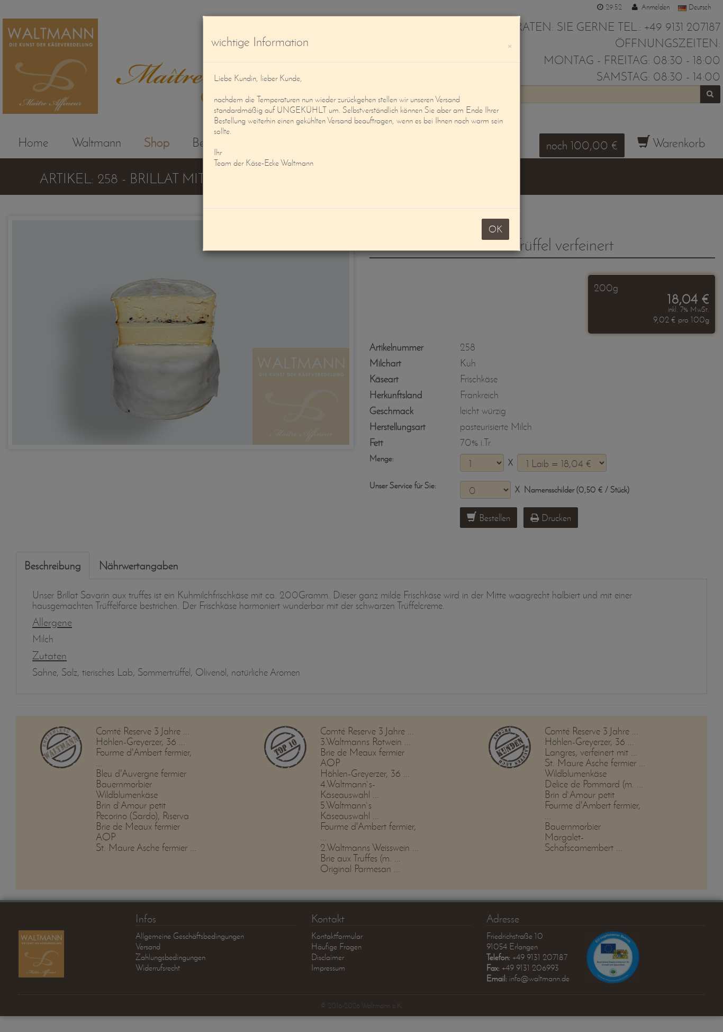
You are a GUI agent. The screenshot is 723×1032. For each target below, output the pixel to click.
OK (495, 229)
